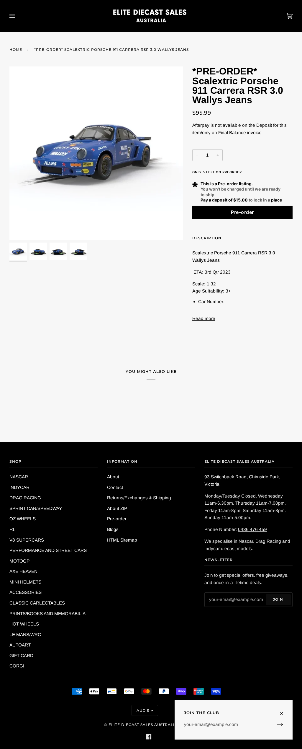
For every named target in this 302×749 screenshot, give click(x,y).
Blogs (113, 529)
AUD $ (143, 710)
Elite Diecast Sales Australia (143, 724)
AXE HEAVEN (23, 571)
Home (15, 49)
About (113, 476)
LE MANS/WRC (25, 634)
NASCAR (18, 476)
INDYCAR (19, 487)
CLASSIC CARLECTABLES (37, 602)
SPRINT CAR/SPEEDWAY (35, 508)
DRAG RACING (25, 497)
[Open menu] (18, 16)
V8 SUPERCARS (26, 539)
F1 (12, 529)
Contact (115, 487)
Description (206, 238)
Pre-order (117, 518)
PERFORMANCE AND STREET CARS (48, 550)
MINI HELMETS (25, 581)
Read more (203, 318)
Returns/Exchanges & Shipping (139, 497)
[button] (242, 212)
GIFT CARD (21, 655)
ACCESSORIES (25, 592)
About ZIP (117, 508)
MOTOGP (19, 560)
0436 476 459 (252, 529)
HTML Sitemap (122, 539)
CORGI (16, 665)
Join (278, 599)
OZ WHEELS (22, 518)
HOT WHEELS (24, 623)
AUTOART (20, 644)
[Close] (284, 711)
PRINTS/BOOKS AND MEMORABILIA (47, 613)
